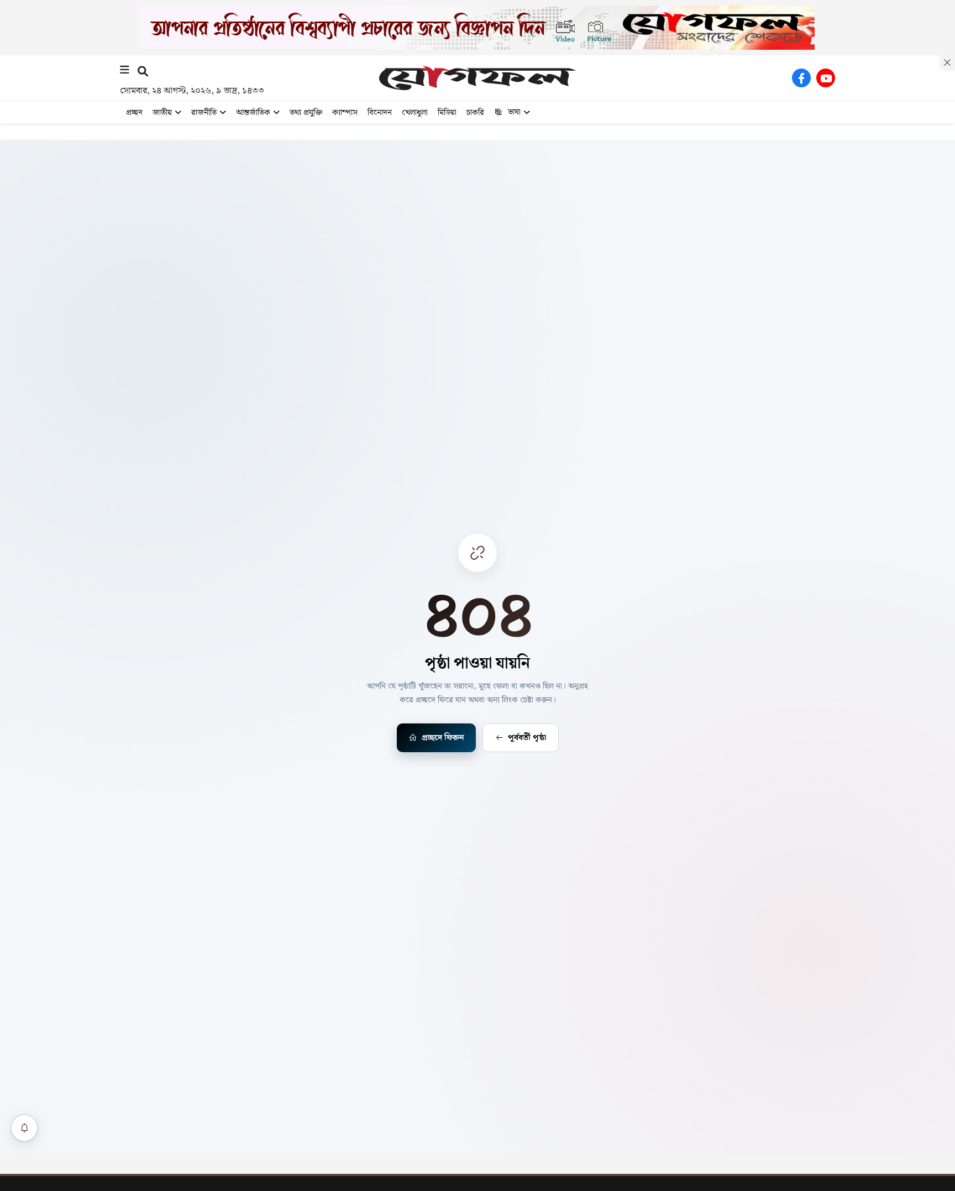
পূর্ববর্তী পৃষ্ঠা (527, 737)
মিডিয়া (447, 112)
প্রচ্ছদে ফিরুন (443, 737)
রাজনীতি (204, 112)
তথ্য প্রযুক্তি (306, 112)
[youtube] (825, 78)
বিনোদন (380, 112)
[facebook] (801, 78)
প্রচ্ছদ (134, 112)
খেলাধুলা (415, 112)
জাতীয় (162, 112)
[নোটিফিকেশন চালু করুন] (24, 1128)
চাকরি (475, 112)
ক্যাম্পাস (345, 112)
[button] (143, 71)
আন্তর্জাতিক (253, 112)
